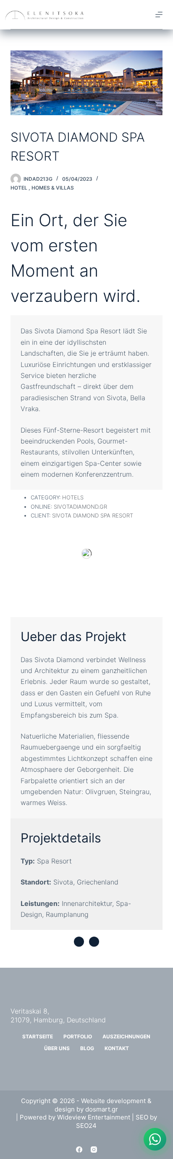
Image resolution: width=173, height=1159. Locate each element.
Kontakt (117, 1048)
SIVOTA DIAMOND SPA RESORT (92, 515)
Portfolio (77, 1036)
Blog (87, 1048)
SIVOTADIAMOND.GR (80, 506)
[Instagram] (94, 1149)
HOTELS (73, 497)
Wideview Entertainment (93, 1117)
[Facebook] (79, 1149)
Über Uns (57, 1048)
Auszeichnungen (126, 1036)
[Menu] (159, 14)
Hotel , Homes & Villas (42, 188)
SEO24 (86, 1126)
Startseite (37, 1036)
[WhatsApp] (155, 1139)
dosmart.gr (101, 1109)
